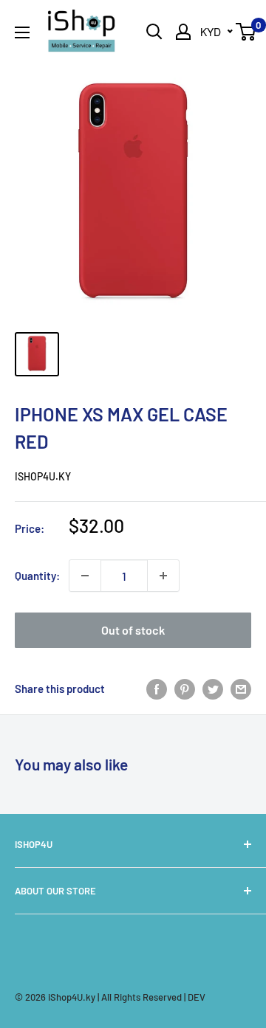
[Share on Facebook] (156, 688)
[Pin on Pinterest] (184, 688)
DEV (196, 997)
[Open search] (154, 32)
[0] (246, 32)
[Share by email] (241, 688)
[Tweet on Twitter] (212, 688)
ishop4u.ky (43, 476)
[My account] (183, 32)
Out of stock (133, 630)
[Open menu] (22, 32)
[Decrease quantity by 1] (84, 575)
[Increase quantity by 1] (163, 575)
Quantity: (37, 575)
